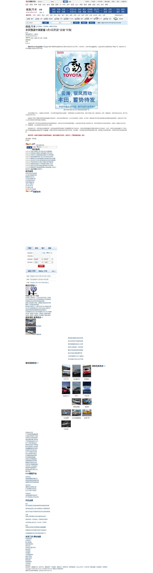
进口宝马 (28, 511)
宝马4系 (66, 429)
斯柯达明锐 (76, 407)
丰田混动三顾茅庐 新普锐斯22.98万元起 (41, 153)
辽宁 (27, 490)
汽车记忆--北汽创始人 (32, 466)
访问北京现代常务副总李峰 (36, 301)
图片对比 (33, 547)
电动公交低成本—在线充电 (75, 347)
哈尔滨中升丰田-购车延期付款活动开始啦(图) (42, 160)
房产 (68, 4)
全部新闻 (98, 567)
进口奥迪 (33, 505)
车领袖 (27, 301)
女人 (76, 4)
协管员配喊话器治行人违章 (75, 344)
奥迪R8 (87, 407)
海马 (39, 527)
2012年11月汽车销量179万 (38, 311)
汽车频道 (39, 26)
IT (60, 4)
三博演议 (41, 313)
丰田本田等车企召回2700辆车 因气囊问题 (41, 162)
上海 (29, 490)
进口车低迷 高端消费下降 (75, 353)
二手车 (96, 12)
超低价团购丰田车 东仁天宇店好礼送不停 (41, 156)
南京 (100, 15)
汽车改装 (28, 563)
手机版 (93, 1)
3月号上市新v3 (30, 184)
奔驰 (33, 482)
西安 (87, 15)
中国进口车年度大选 (31, 450)
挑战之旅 (32, 495)
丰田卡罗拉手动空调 (31, 173)
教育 (85, 4)
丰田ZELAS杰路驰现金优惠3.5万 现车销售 (42, 155)
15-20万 (48, 276)
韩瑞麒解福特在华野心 (32, 448)
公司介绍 (86, 567)
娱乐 (48, 4)
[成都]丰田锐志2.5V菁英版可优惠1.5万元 (41, 163)
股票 (56, 4)
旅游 (93, 4)
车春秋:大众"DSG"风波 (32, 296)
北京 (38, 46)
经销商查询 (29, 561)
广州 (99, 46)
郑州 (83, 15)
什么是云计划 (29, 187)
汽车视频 (41, 315)
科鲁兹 (30, 480)
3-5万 (36, 276)
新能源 (121, 19)
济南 (51, 15)
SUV (100, 19)
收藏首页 (123, 1)
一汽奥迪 (39, 519)
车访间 (27, 313)
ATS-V (76, 396)
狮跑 (31, 478)
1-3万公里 (40, 279)
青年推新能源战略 (30, 457)
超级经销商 (29, 310)
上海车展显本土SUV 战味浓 (75, 356)
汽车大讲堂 (29, 299)
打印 (27, 41)
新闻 (31, 4)
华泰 (32, 527)
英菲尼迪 (41, 505)
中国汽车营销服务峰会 (32, 464)
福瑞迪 (27, 478)
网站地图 (107, 1)
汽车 (64, 4)
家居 (72, 4)
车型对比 (73, 12)
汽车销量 (28, 311)
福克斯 (34, 480)
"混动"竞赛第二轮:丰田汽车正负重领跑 (41, 151)
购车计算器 (29, 556)
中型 (61, 19)
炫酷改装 (38, 334)
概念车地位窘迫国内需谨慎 (75, 350)
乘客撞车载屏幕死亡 (31, 468)
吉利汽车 (47, 308)
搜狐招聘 (47, 567)
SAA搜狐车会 (31, 473)
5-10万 (40, 276)
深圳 (35, 490)
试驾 (63, 9)
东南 (41, 533)
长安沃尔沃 (40, 511)
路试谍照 (38, 326)
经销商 (90, 9)
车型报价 (28, 551)
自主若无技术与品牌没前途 (75, 341)
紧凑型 (51, 19)
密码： (53, 1)
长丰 (55, 128)
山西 (35, 487)
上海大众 (33, 522)
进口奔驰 (28, 505)
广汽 (44, 533)
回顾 (113, 1)
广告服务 (53, 567)
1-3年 (36, 282)
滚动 (118, 1)
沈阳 (75, 15)
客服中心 (59, 567)
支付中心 (41, 567)
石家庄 (39, 15)
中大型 (71, 19)
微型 (32, 19)
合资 (27, 514)
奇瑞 (27, 527)
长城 (27, 533)
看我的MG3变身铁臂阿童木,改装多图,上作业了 (43, 167)
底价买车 (28, 565)
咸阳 (27, 487)
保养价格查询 (29, 544)
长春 (91, 15)
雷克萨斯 (46, 505)
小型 (41, 19)
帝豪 (27, 530)
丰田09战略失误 (30, 182)
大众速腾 (66, 418)
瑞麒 (41, 527)
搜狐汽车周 (104, 22)
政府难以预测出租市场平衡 (75, 338)
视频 (52, 4)
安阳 (32, 487)
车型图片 (28, 553)
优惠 (79, 12)
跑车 (110, 19)
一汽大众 (38, 522)
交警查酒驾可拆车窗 (31, 460)
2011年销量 (48, 311)
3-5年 (39, 282)
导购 (58, 9)
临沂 (63, 15)
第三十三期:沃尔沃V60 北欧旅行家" (42, 306)
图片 (84, 9)
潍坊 (67, 15)
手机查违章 (29, 538)
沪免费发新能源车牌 (31, 455)
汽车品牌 (29, 500)
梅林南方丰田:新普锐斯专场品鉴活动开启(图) (42, 158)
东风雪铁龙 (47, 511)
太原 (47, 15)
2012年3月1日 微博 (31, 189)
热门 (27, 503)
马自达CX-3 (66, 396)
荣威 (29, 533)
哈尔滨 (95, 15)
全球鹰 (36, 527)
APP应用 (99, 1)
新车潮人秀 (29, 306)
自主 (27, 525)
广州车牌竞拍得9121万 (32, 441)
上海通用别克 (46, 508)
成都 (93, 46)
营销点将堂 (47, 315)
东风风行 (44, 530)
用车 (105, 9)
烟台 (59, 15)
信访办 (27, 315)
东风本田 (28, 519)
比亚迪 (43, 308)
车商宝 (87, 1)
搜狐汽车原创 (53, 26)
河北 (35, 488)
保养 (105, 12)
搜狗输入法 (35, 567)
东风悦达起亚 (29, 508)
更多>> (54, 271)
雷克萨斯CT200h (35, 130)
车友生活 (28, 493)
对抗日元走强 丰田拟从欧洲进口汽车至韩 (41, 165)
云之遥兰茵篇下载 (30, 178)
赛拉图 (37, 482)
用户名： (40, 1)
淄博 (71, 15)
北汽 (37, 308)
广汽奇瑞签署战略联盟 (32, 434)
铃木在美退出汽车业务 (32, 446)
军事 (35, 4)
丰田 (46, 46)
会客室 (32, 313)
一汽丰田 (43, 522)
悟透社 (32, 315)
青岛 (55, 15)
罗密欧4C (87, 379)
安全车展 (118, 22)
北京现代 (45, 519)
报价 (79, 9)
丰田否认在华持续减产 (32, 437)
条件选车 (28, 549)
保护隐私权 (72, 567)
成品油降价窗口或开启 (32, 439)
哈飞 (40, 530)
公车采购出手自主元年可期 (75, 359)
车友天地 (36, 497)
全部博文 (104, 567)
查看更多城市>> (119, 15)
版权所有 (60, 568)
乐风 (37, 480)
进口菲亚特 (34, 511)
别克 (27, 480)
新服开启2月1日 (30, 177)
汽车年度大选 (112, 22)
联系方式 (65, 567)
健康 (89, 4)
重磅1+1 (28, 304)
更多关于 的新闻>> (34, 169)
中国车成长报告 (34, 304)
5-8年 (42, 282)
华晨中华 (36, 530)
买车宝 (90, 12)
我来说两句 (32, 34)
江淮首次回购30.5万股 (32, 436)
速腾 (27, 482)
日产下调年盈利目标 (31, 443)
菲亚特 (30, 482)
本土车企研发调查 (30, 308)
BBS (102, 4)
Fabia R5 (87, 396)
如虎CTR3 (87, 418)
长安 (40, 308)
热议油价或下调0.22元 (32, 469)
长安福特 (38, 516)
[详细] (49, 297)
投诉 (110, 12)
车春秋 (36, 313)
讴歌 (37, 505)
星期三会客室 (29, 303)
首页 (27, 4)
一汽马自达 (34, 519)
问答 (110, 9)
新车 (54, 9)
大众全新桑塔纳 (76, 418)
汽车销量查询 (29, 554)
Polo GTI (66, 379)
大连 (79, 15)
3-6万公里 (45, 279)
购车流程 (28, 560)
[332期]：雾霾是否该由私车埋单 (42, 303)
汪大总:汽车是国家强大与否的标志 (41, 299)
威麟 (44, 527)
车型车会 (28, 477)
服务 (118, 12)
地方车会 (28, 485)
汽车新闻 (45, 26)
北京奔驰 (28, 522)
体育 (39, 4)
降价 (58, 12)
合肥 (104, 15)
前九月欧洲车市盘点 (31, 453)
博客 (106, 4)
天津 (34, 15)
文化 (98, 4)
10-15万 (44, 276)
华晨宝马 (33, 516)
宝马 (36, 478)
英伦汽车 (30, 530)
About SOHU (79, 567)
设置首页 (28, 567)
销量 (63, 12)
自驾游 (27, 495)
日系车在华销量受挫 (31, 459)
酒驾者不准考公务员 (31, 462)
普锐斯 (46, 130)
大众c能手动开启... (31, 180)
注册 (69, 1)
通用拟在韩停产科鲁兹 (32, 445)
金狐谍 (36, 315)
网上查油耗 (29, 542)
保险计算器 (29, 558)
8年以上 (46, 282)
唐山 (43, 15)
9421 (36, 495)
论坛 (118, 9)
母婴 (81, 4)
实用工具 (29, 537)
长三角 (27, 497)
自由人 (31, 497)
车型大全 (73, 9)
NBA (44, 4)
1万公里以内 (33, 279)
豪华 (82, 19)
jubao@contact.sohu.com (45, 570)
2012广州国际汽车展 (31, 452)
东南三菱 (28, 516)
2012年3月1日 (29, 185)
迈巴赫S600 (76, 379)
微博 (123, 9)
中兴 (35, 533)
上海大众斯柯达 (37, 508)
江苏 (32, 488)
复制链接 (28, 40)
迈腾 (33, 478)
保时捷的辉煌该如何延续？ (39, 310)
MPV (91, 19)
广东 (27, 488)
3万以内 (32, 276)
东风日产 (43, 516)
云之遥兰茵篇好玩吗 (31, 175)
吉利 (29, 527)
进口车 (96, 9)
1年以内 (32, 282)
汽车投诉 (28, 540)
